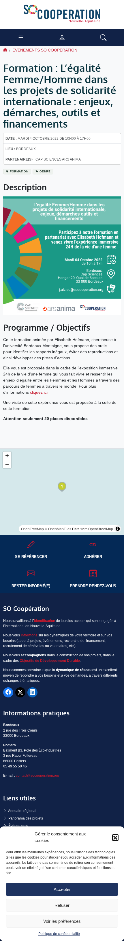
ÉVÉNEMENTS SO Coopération (44, 50)
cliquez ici (39, 392)
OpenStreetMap (100, 528)
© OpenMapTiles (58, 528)
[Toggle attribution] (117, 528)
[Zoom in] (7, 456)
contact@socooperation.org (37, 776)
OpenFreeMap (32, 528)
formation (19, 171)
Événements (18, 826)
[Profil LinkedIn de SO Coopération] (32, 692)
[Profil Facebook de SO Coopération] (8, 692)
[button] (115, 837)
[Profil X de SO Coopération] (20, 692)
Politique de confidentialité (59, 934)
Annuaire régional (22, 811)
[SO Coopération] (62, 14)
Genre (45, 171)
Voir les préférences (62, 921)
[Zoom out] (7, 464)
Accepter (62, 889)
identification (44, 621)
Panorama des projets (25, 818)
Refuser (62, 905)
